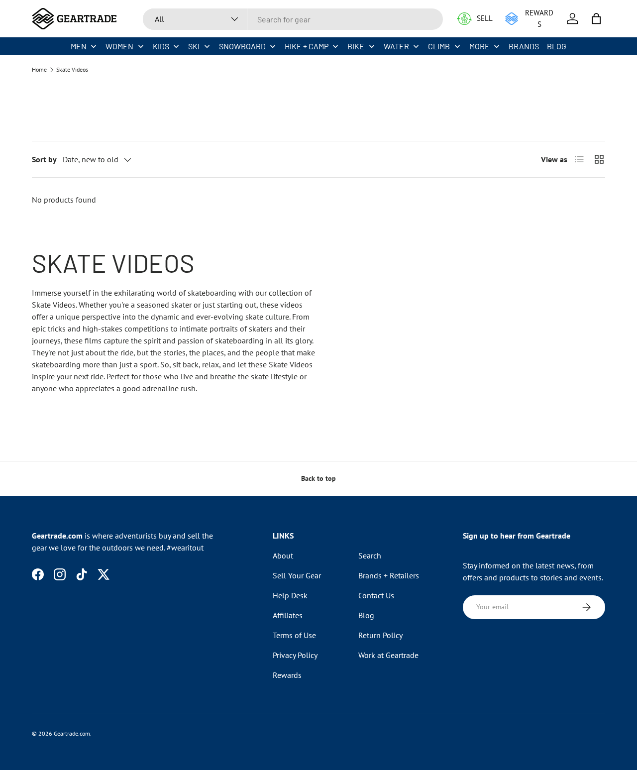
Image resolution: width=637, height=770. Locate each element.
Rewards (287, 675)
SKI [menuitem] (194, 46)
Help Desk (290, 595)
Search (369, 555)
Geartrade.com (72, 733)
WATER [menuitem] (396, 46)
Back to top (318, 478)
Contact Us (376, 595)
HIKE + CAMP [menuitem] (306, 46)
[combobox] (293, 19)
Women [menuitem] (119, 46)
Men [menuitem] (79, 46)
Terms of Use (294, 635)
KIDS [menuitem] (161, 46)
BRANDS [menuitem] (524, 46)
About (283, 555)
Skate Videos (72, 70)
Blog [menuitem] (556, 46)
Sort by (44, 159)
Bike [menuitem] (355, 46)
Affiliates (288, 615)
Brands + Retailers (388, 575)
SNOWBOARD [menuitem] (242, 46)
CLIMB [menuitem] (439, 46)
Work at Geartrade (388, 655)
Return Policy (380, 635)
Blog (366, 615)
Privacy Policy (295, 655)
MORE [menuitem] (479, 46)
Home (39, 70)
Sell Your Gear (297, 575)
